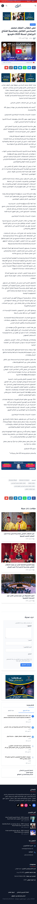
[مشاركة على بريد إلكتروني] (6, 67)
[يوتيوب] (22, 805)
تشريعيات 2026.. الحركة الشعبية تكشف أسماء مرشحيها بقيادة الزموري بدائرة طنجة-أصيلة (17, 818)
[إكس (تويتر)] (30, 805)
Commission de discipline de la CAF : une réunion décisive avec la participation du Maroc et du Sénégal (17, 717)
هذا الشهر (11, 710)
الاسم (30, 640)
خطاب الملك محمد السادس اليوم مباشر (24, 486)
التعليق (29, 626)
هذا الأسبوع (26, 710)
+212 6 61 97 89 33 (28, 855)
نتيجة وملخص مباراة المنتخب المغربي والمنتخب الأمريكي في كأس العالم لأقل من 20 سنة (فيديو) (18, 747)
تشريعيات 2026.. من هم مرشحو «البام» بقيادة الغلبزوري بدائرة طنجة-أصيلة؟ (17, 831)
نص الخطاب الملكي (30, 489)
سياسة (33, 24)
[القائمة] (35, 5)
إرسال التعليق (26, 665)
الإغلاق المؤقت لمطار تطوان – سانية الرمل (19, 736)
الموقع (30, 654)
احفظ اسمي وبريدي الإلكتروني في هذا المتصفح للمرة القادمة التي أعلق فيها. (18, 660)
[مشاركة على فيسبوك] (34, 67)
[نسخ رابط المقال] (11, 67)
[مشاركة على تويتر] (29, 67)
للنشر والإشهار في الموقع (25, 774)
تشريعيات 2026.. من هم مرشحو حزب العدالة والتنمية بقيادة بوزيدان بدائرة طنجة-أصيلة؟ (15, 824)
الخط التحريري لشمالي (26, 770)
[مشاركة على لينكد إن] (15, 67)
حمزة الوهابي (18, 868)
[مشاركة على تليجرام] (20, 67)
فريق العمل (29, 772)
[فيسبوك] (34, 805)
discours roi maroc (24, 480)
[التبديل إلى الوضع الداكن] (2, 5)
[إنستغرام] (26, 805)
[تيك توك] (18, 805)
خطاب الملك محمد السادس (18, 483)
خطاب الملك (31, 483)
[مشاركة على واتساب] (25, 67)
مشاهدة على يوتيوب (7, 62)
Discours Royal (13, 480)
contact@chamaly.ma (27, 848)
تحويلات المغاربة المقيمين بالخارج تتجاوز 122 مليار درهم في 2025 (18, 758)
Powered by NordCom (8, 899)
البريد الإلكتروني (27, 647)
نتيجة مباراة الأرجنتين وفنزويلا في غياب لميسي (17, 727)
